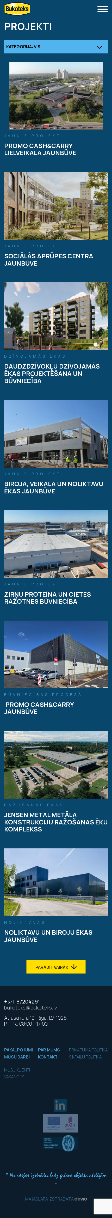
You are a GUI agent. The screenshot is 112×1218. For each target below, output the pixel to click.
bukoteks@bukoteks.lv (30, 1007)
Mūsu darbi (17, 1057)
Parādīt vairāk (52, 967)
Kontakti (48, 1057)
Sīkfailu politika (85, 1057)
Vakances (14, 1076)
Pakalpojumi (18, 1050)
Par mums (49, 1050)
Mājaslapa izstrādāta (49, 1199)
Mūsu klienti (17, 1070)
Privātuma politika (88, 1050)
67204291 (22, 1001)
